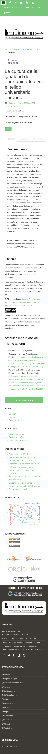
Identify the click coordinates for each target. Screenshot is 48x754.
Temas (7, 687)
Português (14, 420)
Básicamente (9, 691)
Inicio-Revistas (12, 8)
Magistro (7, 724)
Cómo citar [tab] (38, 139)
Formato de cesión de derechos (23, 454)
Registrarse (36, 8)
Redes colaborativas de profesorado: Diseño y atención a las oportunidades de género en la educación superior (25, 379)
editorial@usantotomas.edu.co (15, 634)
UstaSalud (8, 716)
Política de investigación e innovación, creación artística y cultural (23, 470)
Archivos (16, 49)
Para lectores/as (16, 434)
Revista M (8, 720)
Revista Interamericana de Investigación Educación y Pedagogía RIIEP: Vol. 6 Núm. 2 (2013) (26, 363)
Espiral (7, 711)
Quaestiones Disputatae (14, 683)
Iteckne (7, 674)
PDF (8, 129)
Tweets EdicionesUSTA (11, 747)
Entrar (7, 13)
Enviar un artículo (24, 400)
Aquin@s (8, 728)
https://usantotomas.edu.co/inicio (26, 642)
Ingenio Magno (10, 679)
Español (25, 8)
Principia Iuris (9, 703)
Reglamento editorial (19, 489)
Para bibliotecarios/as (19, 441)
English (12, 414)
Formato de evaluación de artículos (25, 464)
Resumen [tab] (11, 139)
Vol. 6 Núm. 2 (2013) (32, 49)
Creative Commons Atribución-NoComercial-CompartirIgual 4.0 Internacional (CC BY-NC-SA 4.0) (25, 302)
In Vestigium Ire (10, 695)
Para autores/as (16, 437)
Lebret (7, 699)
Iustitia (7, 707)
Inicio (7, 49)
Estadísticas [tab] (24, 139)
